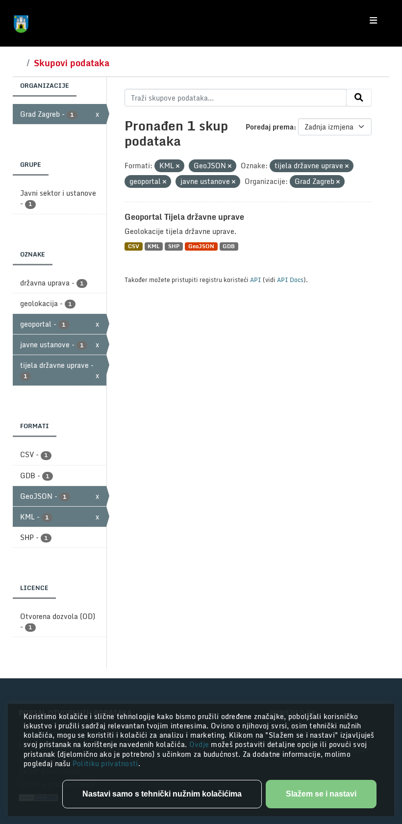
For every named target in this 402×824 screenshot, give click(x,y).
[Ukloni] (177, 166)
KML (153, 246)
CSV (133, 246)
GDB (229, 246)
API (255, 279)
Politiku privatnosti (105, 763)
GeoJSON (201, 246)
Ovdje (200, 744)
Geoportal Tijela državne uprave (184, 216)
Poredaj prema (270, 126)
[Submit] (359, 97)
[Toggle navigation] (373, 20)
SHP (173, 246)
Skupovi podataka (71, 63)
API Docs (290, 279)
